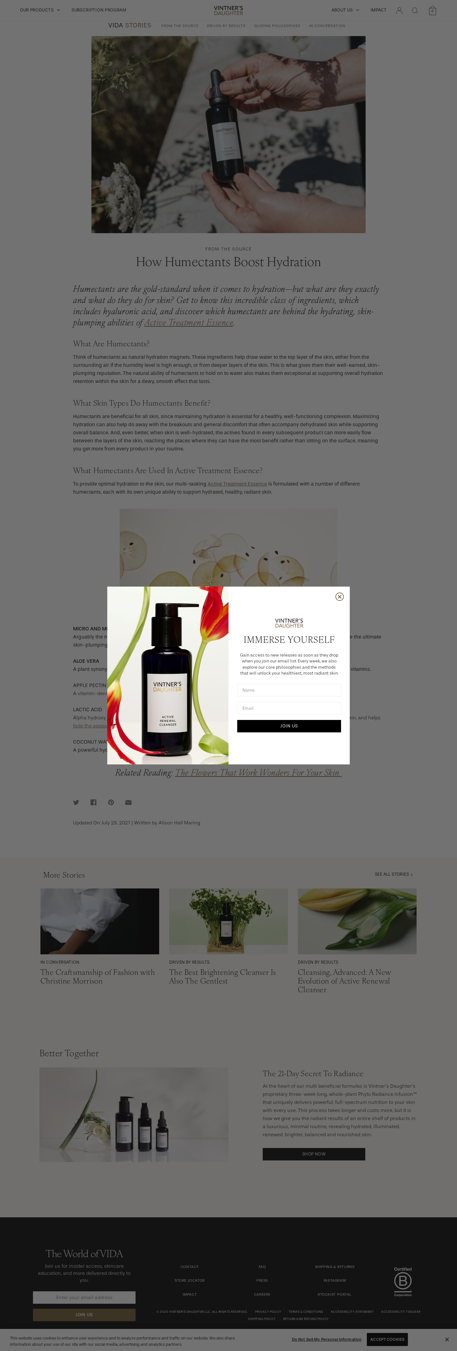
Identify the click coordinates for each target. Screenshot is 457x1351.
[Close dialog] (340, 597)
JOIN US (289, 726)
